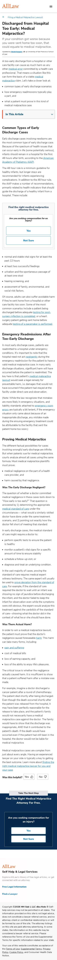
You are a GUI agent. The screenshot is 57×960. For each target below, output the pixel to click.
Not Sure (28, 240)
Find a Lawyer (9, 894)
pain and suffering (14, 647)
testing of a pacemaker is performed (32, 324)
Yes (29, 230)
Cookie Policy (16, 952)
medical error (16, 69)
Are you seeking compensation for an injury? (28, 219)
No (40, 777)
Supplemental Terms (31, 948)
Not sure (28, 839)
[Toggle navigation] (51, 6)
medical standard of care (15, 508)
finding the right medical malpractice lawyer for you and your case (28, 766)
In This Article (14, 114)
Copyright (25, 906)
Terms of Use (13, 948)
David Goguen (16, 52)
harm (39, 638)
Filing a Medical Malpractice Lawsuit (25, 17)
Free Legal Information (14, 886)
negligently (31, 356)
